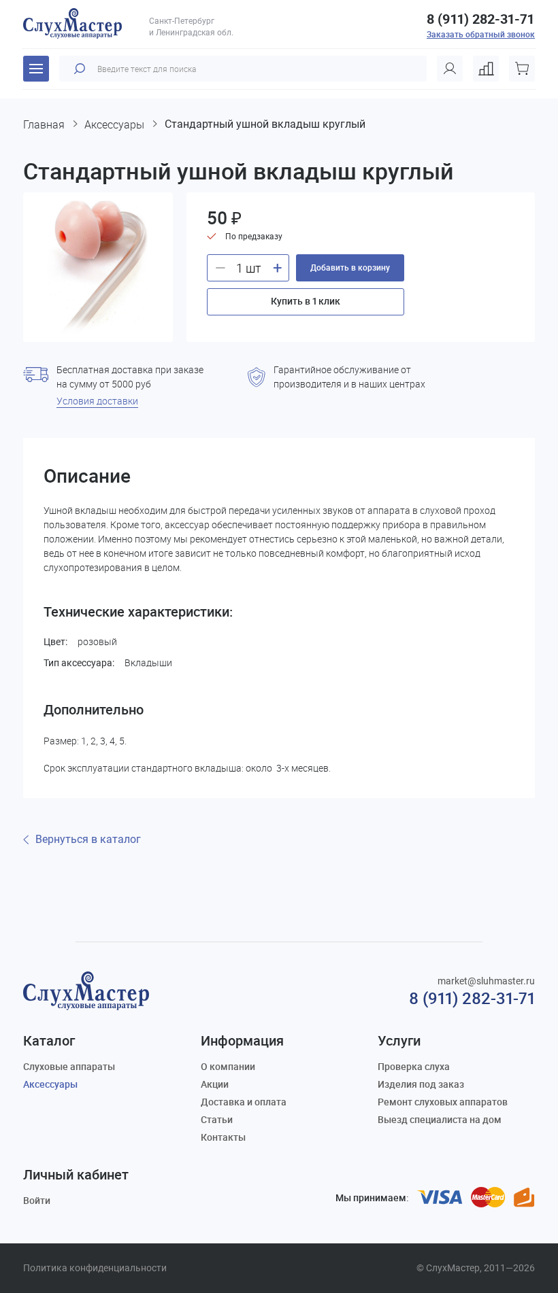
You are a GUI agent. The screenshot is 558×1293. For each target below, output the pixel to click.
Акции (215, 1084)
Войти (36, 1200)
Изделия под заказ (421, 1084)
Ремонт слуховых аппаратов (443, 1101)
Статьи (217, 1119)
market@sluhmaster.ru (486, 981)
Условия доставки (97, 400)
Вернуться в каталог (88, 839)
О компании (228, 1066)
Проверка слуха (414, 1066)
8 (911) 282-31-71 (480, 19)
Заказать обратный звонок (481, 34)
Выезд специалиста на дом (440, 1119)
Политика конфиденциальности (95, 1267)
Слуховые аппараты (69, 1066)
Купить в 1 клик (305, 300)
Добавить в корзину (350, 267)
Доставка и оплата (243, 1101)
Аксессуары (50, 1084)
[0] (486, 69)
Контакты (223, 1137)
